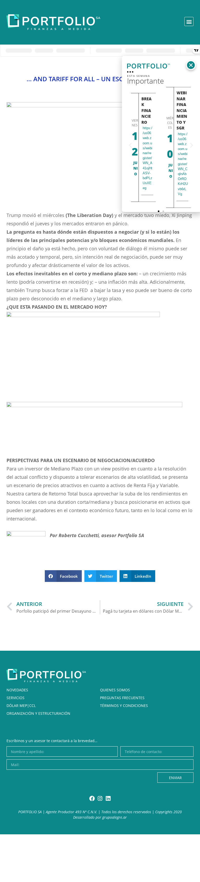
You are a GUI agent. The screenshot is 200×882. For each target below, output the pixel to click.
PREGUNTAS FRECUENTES (122, 697)
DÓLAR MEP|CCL (21, 705)
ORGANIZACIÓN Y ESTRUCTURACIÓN (38, 713)
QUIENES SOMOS (115, 689)
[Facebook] (92, 798)
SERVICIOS (15, 697)
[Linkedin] (108, 798)
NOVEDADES (17, 689)
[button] (188, 21)
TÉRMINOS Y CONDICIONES (124, 705)
